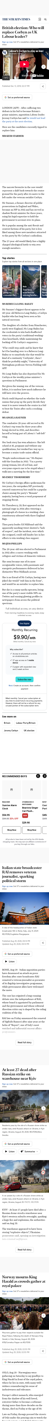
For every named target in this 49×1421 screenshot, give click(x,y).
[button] (39, 19)
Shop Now (11, 830)
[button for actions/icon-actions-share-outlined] (43, 86)
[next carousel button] (43, 67)
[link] (16, 19)
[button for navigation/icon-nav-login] (39, 19)
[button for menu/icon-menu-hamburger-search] (45, 19)
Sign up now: (7, 42)
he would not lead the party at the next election (23, 119)
